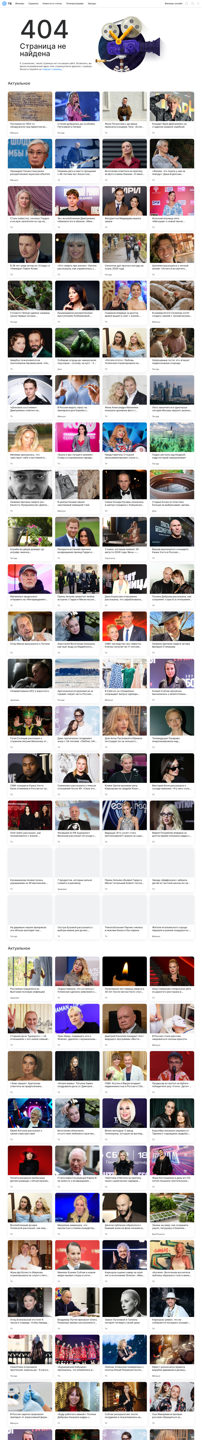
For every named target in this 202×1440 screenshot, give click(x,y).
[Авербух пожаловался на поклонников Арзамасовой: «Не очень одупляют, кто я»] (30, 350)
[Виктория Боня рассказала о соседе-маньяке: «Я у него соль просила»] (172, 775)
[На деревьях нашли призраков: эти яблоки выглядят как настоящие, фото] (30, 917)
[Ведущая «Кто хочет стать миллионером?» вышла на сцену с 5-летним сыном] (124, 823)
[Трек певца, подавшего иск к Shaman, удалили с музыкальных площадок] (77, 1215)
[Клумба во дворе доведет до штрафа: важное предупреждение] (30, 539)
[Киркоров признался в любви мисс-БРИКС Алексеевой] (124, 964)
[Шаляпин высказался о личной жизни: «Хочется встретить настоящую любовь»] (172, 255)
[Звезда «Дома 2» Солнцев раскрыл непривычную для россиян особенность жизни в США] (77, 1106)
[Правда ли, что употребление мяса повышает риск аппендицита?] (30, 1059)
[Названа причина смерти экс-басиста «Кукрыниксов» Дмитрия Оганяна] (30, 492)
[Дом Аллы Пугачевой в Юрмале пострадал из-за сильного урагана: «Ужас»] (124, 728)
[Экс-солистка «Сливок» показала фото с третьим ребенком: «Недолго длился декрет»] (30, 1012)
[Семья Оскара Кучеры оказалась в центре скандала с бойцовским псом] (124, 492)
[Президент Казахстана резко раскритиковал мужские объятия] (30, 161)
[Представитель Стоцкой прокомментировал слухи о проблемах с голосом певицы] (124, 444)
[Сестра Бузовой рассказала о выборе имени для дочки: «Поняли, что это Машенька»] (77, 917)
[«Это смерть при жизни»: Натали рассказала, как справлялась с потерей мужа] (77, 255)
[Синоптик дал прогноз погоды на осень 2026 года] (124, 255)
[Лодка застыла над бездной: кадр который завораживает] (172, 444)
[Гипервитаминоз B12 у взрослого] (30, 681)
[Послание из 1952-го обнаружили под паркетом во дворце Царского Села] (30, 114)
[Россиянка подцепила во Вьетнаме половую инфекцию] (30, 1168)
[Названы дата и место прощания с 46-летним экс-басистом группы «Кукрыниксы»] (77, 161)
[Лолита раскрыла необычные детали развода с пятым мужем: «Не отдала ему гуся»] (30, 1357)
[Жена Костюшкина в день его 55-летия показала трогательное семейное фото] (172, 1357)
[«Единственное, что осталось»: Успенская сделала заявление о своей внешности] (77, 1168)
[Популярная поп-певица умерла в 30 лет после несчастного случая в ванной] (124, 1168)
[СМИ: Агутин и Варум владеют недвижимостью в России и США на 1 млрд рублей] (124, 1262)
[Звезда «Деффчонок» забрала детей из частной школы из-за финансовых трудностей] (172, 870)
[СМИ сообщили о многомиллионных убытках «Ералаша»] (124, 1012)
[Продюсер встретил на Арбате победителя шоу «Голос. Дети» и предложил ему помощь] (172, 1262)
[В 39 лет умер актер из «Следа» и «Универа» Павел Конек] (30, 255)
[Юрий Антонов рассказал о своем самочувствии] (30, 1309)
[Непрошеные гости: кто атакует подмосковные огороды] (172, 350)
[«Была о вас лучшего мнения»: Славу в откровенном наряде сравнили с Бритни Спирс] (77, 444)
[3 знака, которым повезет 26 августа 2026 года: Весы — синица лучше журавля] (124, 539)
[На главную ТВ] (9, 3)
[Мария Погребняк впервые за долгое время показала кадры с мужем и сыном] (172, 823)
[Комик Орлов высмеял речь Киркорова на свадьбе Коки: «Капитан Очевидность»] (124, 775)
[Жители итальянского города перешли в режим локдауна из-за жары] (172, 917)
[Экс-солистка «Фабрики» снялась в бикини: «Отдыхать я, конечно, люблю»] (77, 1012)
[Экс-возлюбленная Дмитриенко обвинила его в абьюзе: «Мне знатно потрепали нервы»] (77, 208)
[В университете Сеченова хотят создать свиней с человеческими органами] (172, 303)
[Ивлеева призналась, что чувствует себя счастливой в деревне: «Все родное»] (30, 444)
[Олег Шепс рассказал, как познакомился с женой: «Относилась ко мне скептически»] (30, 823)
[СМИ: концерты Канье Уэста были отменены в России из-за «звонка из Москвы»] (30, 775)
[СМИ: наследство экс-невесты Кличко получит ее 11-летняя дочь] (124, 634)
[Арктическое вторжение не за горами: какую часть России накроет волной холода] (77, 681)
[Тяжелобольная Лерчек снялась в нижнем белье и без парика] (124, 917)
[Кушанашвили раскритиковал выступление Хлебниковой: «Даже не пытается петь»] (77, 303)
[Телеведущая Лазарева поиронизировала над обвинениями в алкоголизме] (172, 728)
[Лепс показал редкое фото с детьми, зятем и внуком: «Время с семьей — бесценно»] (172, 1012)
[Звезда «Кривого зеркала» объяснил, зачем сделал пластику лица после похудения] (77, 964)
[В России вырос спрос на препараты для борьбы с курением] (77, 397)
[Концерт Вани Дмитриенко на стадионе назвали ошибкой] (172, 114)
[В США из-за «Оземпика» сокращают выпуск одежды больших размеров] (124, 681)
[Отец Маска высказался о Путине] (30, 634)
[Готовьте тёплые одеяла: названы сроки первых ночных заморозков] (30, 303)
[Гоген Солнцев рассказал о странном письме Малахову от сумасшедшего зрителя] (30, 728)
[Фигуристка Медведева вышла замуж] (124, 208)
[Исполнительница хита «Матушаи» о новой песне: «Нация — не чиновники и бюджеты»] (172, 208)
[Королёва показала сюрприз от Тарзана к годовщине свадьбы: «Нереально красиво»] (172, 1309)
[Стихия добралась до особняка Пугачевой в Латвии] (77, 114)
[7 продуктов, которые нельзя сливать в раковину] (77, 870)
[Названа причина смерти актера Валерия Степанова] (172, 634)
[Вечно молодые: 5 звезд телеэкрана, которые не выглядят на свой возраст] (124, 1309)
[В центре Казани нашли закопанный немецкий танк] (77, 492)
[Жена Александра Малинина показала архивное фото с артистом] (124, 397)
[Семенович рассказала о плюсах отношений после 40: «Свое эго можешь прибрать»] (77, 775)
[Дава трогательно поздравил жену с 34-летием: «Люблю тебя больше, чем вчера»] (77, 728)
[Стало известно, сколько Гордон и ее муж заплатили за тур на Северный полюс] (30, 208)
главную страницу (52, 69)
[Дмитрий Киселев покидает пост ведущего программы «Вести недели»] (124, 1215)
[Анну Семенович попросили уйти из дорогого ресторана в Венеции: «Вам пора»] (172, 1168)
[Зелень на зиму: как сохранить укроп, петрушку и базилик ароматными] (172, 1404)
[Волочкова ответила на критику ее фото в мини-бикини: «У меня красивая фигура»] (124, 161)
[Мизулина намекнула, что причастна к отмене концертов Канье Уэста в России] (77, 1404)
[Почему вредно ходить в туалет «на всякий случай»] (172, 964)
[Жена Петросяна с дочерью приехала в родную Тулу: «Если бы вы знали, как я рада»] (124, 114)
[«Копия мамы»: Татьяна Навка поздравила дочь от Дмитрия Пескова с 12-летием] (77, 1262)
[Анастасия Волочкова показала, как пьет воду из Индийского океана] (77, 634)
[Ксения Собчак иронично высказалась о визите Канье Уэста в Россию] (172, 681)
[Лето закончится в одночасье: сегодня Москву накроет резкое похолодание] (172, 397)
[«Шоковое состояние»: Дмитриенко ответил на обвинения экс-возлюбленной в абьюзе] (30, 397)
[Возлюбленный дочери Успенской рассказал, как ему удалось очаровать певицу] (30, 1404)
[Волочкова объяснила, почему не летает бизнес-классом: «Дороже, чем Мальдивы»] (172, 1059)
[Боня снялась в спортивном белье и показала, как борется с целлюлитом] (124, 1059)
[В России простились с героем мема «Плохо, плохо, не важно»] (124, 1106)
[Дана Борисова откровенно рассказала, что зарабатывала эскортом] (124, 586)
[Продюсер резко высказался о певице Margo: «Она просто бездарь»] (77, 1059)
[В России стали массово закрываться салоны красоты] (172, 1215)
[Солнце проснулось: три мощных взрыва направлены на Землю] (30, 1106)
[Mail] (4, 3)
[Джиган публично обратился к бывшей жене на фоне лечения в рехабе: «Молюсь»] (124, 1404)
